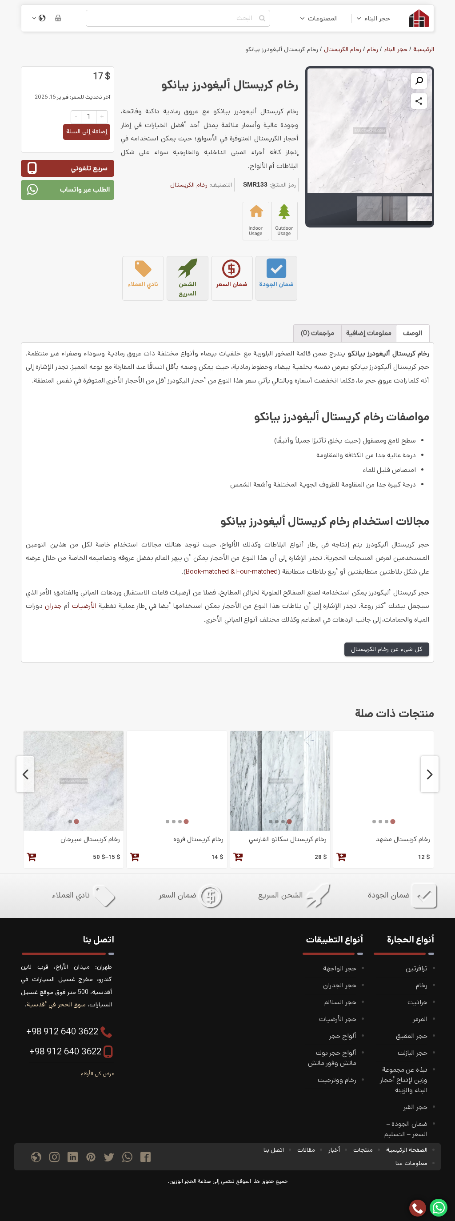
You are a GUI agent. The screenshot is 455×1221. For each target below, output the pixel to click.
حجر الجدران (339, 985)
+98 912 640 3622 (62, 1031)
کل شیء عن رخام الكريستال (387, 649)
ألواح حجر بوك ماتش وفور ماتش (332, 1058)
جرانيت (417, 1002)
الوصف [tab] (412, 333)
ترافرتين (416, 969)
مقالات (306, 1149)
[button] (419, 81)
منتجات (363, 1149)
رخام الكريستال (342, 49)
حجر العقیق (411, 1036)
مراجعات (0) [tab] (318, 333)
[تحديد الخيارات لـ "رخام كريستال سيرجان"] (31, 858)
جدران (53, 606)
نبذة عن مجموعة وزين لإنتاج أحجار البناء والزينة (403, 1080)
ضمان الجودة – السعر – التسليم (405, 1129)
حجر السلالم (340, 1002)
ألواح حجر (342, 1036)
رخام (372, 49)
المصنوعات (323, 19)
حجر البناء (377, 19)
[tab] (392, 821)
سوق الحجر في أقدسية (56, 1004)
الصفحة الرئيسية (406, 1149)
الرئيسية (423, 49)
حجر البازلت (412, 1053)
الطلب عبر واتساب (85, 190)
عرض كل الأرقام (97, 1073)
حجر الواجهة (339, 969)
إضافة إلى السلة (86, 131)
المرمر (420, 1019)
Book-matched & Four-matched (232, 572)
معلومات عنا (411, 1163)
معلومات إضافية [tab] (368, 333)
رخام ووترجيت (337, 1080)
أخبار (334, 1149)
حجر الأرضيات (337, 1019)
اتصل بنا (273, 1149)
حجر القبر (415, 1107)
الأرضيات (84, 606)
